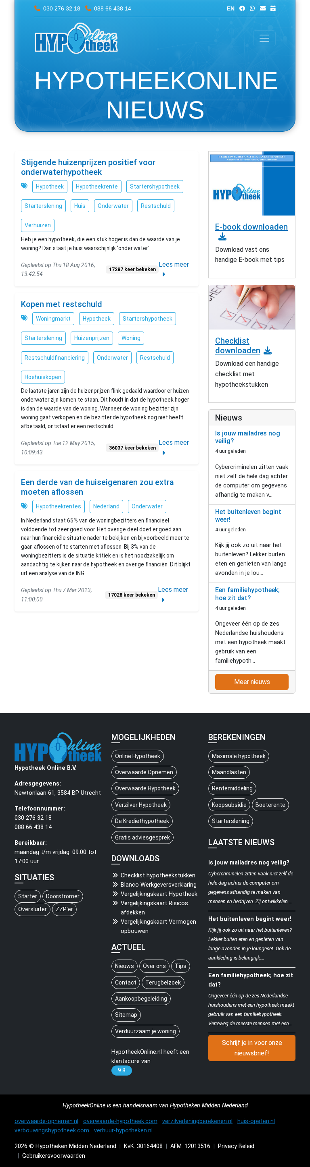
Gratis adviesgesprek (142, 837)
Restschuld (156, 206)
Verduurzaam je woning (145, 1031)
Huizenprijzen (91, 338)
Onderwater (113, 206)
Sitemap (126, 1015)
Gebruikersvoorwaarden (53, 1155)
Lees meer (174, 264)
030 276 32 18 (62, 8)
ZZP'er (64, 909)
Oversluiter (32, 909)
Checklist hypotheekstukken (158, 875)
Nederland (106, 506)
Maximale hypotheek (239, 756)
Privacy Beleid (236, 1146)
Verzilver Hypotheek (141, 805)
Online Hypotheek (137, 756)
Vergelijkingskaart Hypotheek (159, 894)
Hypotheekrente (97, 186)
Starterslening (43, 206)
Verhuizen (38, 225)
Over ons (154, 966)
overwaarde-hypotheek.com (120, 1121)
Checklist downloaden (237, 345)
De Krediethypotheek (142, 821)
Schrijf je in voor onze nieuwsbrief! (252, 1048)
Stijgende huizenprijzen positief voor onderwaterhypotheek (88, 167)
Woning (130, 338)
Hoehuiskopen (43, 377)
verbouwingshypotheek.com (52, 1130)
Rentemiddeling (232, 788)
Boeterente (270, 805)
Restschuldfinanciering (55, 357)
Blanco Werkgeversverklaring (159, 884)
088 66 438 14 (111, 8)
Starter (27, 896)
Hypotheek (50, 186)
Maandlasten (229, 772)
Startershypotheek (155, 186)
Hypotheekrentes (58, 506)
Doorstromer (63, 896)
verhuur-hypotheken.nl (123, 1130)
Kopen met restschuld (61, 304)
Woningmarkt (53, 318)
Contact (125, 982)
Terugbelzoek (163, 982)
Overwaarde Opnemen (144, 772)
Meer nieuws (252, 682)
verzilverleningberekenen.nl (197, 1121)
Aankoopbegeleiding (141, 998)
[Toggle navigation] (264, 38)
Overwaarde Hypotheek (145, 788)
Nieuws (124, 966)
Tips (180, 966)
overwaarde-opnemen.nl (46, 1121)
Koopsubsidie (229, 805)
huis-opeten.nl (256, 1121)
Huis (80, 206)
